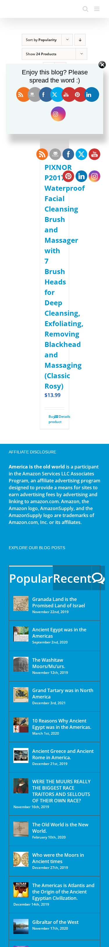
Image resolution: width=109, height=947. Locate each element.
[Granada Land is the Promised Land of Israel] (20, 603)
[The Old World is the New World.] (20, 828)
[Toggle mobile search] (85, 9)
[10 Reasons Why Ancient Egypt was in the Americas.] (20, 725)
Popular (31, 578)
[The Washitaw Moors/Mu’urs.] (20, 664)
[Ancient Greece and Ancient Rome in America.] (20, 755)
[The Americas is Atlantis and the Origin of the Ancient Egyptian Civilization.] (20, 889)
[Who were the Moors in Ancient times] (20, 859)
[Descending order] (80, 40)
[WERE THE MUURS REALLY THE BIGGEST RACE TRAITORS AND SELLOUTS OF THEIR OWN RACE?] (20, 785)
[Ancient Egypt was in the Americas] (20, 633)
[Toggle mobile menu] (97, 9)
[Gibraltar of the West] (20, 926)
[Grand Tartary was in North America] (20, 694)
